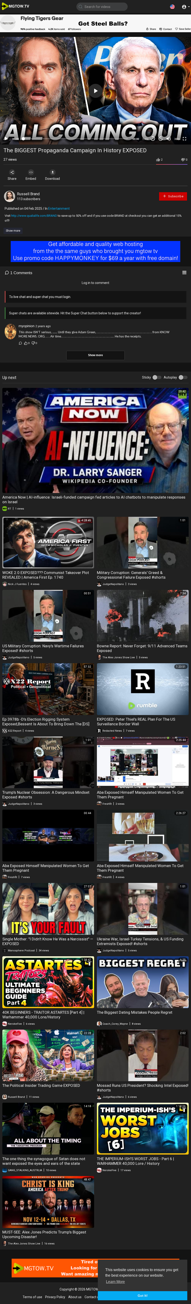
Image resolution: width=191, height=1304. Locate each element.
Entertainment (59, 208)
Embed (31, 179)
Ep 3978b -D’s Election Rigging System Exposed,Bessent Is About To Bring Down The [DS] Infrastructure (45, 724)
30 (153, 139)
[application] (95, 91)
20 (161, 139)
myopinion (26, 326)
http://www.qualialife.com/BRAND (34, 215)
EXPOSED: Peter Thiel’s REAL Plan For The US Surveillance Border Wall (136, 721)
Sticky (146, 377)
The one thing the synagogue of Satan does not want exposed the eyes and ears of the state (43, 1161)
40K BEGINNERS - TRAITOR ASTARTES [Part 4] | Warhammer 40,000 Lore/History (43, 1014)
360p (177, 139)
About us (75, 1297)
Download (52, 179)
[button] (172, 6)
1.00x (145, 139)
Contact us (92, 1297)
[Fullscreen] (184, 138)
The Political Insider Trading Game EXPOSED (41, 1085)
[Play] (6, 138)
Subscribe (175, 196)
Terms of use (32, 1297)
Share (12, 179)
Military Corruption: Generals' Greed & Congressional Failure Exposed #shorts (131, 575)
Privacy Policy (55, 1297)
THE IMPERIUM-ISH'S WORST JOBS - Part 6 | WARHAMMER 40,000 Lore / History (135, 1161)
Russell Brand (28, 194)
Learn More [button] (115, 1282)
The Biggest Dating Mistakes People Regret (134, 1012)
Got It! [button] (143, 1295)
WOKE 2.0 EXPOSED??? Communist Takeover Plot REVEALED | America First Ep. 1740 (45, 575)
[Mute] (168, 138)
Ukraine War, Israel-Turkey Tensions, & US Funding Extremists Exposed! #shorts (140, 941)
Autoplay (170, 377)
